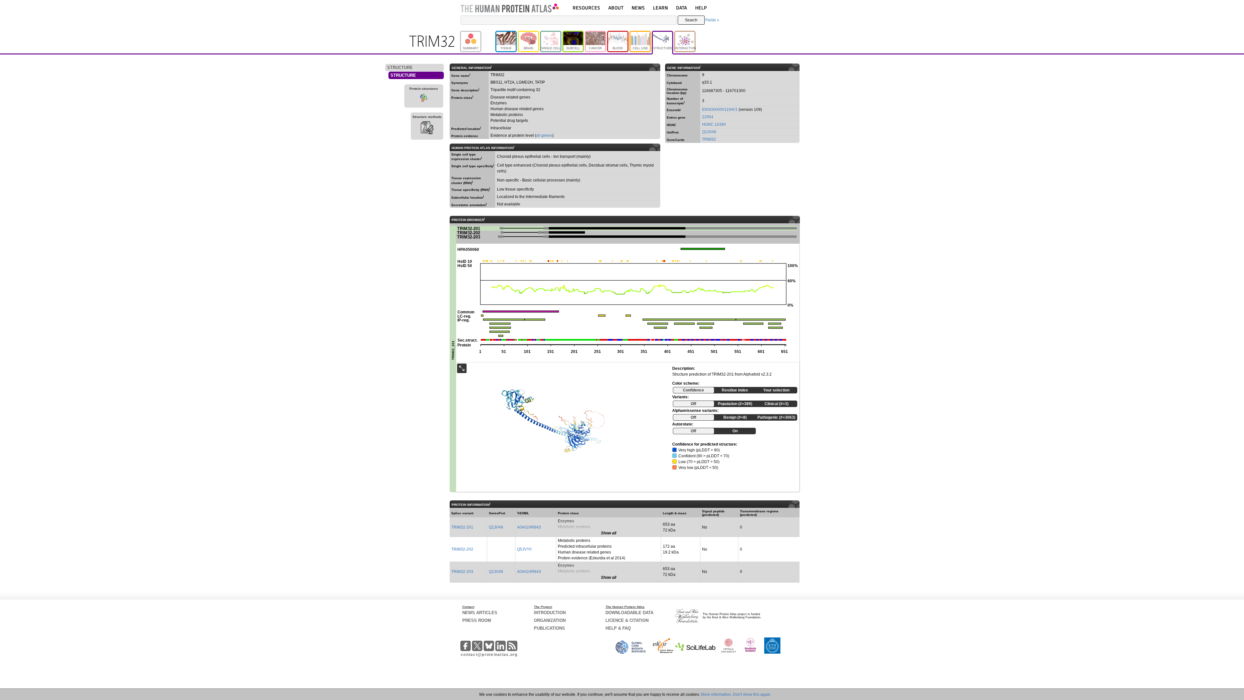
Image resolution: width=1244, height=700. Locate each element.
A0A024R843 (529, 527)
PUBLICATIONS (549, 628)
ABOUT (616, 7)
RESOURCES (586, 7)
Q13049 (709, 132)
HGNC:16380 (714, 124)
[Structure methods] (427, 128)
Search (691, 20)
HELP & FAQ (618, 628)
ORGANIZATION (550, 620)
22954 (707, 117)
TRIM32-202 (462, 549)
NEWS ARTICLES (479, 612)
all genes (544, 135)
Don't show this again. (752, 694)
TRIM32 (709, 139)
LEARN (660, 7)
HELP (701, 7)
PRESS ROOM (476, 620)
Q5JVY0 (524, 549)
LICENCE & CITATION (627, 620)
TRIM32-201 (462, 527)
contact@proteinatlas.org (489, 654)
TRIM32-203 (462, 571)
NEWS (638, 7)
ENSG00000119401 (720, 109)
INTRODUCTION (550, 612)
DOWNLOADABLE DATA (629, 612)
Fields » (712, 20)
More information (716, 694)
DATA (681, 7)
